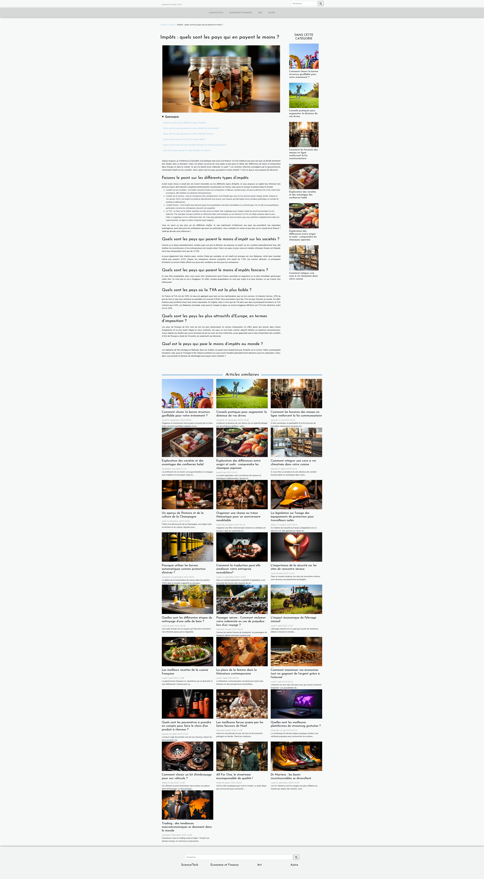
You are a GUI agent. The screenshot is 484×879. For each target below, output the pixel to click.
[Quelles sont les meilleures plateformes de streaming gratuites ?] (296, 703)
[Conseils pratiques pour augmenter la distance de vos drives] (304, 95)
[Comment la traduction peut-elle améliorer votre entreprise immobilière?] (242, 546)
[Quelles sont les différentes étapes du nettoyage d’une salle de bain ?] (187, 599)
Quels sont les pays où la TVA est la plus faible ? (184, 139)
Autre (271, 12)
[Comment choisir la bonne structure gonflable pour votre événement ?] (304, 56)
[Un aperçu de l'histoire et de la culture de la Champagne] (187, 494)
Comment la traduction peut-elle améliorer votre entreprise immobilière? (238, 569)
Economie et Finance (240, 12)
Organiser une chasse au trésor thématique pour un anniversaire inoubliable (238, 517)
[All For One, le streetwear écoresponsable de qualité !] (242, 756)
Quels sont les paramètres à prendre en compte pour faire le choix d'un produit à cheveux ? (186, 726)
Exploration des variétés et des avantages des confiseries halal (302, 195)
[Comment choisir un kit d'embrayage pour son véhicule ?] (187, 756)
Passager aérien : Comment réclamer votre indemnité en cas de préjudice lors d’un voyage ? (241, 621)
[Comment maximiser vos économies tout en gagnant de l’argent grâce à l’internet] (296, 651)
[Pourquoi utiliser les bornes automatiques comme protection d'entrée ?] (187, 546)
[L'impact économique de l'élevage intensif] (296, 599)
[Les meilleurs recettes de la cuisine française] (187, 651)
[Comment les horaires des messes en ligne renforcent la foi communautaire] (304, 134)
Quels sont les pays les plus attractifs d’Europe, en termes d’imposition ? (195, 144)
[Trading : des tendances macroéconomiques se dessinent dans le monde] (187, 804)
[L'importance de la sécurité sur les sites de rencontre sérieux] (296, 546)
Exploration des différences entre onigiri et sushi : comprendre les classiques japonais (238, 464)
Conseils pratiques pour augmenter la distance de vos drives (303, 113)
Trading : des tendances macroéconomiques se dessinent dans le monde (187, 827)
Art (260, 12)
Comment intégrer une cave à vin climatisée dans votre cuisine (303, 276)
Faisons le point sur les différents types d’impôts (184, 122)
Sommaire (172, 117)
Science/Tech (216, 12)
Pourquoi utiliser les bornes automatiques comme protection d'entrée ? (184, 569)
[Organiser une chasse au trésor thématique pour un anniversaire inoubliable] (242, 494)
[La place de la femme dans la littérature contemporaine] (242, 651)
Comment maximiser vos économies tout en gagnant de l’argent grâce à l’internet (295, 674)
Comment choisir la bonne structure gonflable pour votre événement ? (303, 74)
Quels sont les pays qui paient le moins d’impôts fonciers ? (188, 133)
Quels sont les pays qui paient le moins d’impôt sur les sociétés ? (191, 128)
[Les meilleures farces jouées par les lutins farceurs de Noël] (242, 703)
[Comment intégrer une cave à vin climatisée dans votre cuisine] (304, 257)
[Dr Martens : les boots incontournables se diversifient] (296, 756)
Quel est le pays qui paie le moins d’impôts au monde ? (187, 150)
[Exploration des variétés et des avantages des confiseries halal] (304, 176)
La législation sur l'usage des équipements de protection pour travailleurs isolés (292, 517)
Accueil (163, 24)
